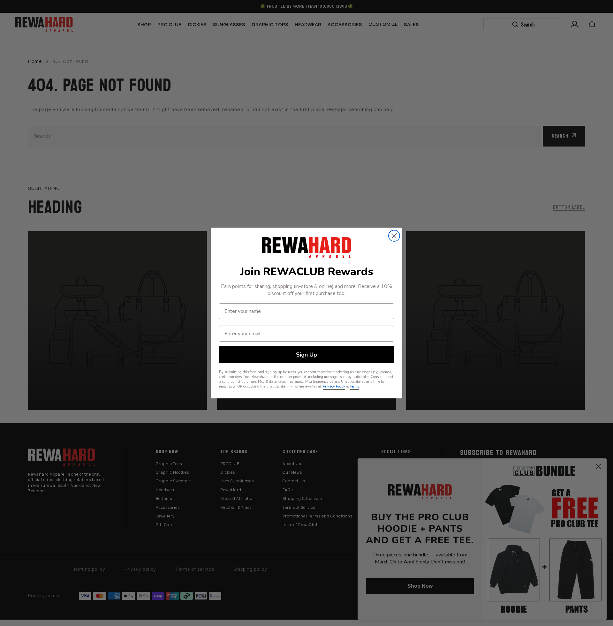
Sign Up (306, 354)
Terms (354, 386)
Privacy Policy (334, 386)
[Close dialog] (394, 235)
